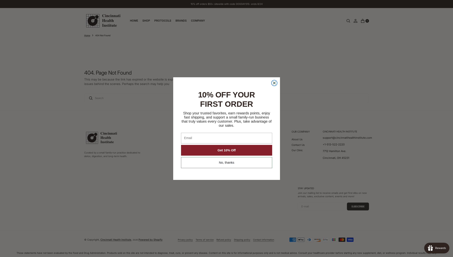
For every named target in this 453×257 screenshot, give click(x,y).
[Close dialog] (274, 83)
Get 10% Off (227, 150)
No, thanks (226, 162)
